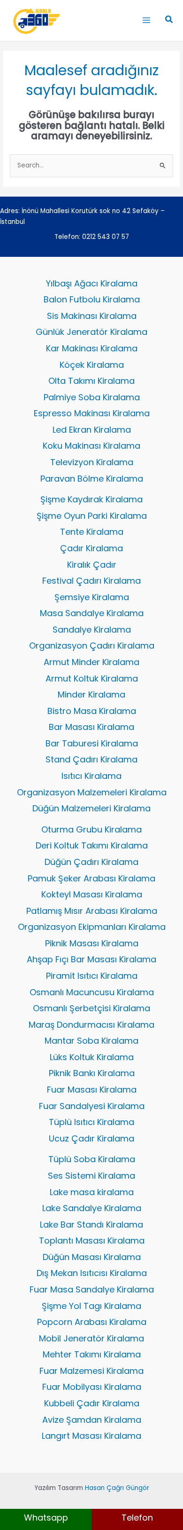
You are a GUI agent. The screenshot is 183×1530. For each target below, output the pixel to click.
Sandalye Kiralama (92, 629)
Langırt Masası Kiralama (91, 1436)
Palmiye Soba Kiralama (92, 397)
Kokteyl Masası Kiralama (91, 894)
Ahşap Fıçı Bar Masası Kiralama (91, 959)
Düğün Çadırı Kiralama (91, 862)
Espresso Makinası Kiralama (92, 413)
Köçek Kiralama (92, 365)
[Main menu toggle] (146, 20)
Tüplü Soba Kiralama (91, 1159)
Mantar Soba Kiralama (91, 1040)
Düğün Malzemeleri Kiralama (91, 808)
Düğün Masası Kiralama (92, 1257)
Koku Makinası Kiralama (91, 446)
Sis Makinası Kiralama (92, 316)
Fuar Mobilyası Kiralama (91, 1387)
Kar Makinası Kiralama (91, 348)
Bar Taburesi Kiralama (92, 743)
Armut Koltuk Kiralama (92, 678)
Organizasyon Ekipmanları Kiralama (92, 927)
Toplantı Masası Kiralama (92, 1240)
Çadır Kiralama (91, 548)
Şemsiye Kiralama (91, 597)
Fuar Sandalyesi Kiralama (92, 1106)
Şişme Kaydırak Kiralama (91, 499)
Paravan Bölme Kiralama (91, 478)
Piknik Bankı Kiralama (92, 1073)
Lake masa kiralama (92, 1192)
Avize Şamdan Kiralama (91, 1420)
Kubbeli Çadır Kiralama (91, 1403)
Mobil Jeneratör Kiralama (91, 1338)
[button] (169, 20)
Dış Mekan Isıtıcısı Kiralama (92, 1273)
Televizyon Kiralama (91, 462)
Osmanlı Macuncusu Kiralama (92, 992)
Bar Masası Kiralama (91, 727)
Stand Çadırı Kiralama (91, 759)
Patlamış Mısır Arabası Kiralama (91, 911)
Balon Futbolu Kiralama (92, 299)
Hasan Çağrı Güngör (117, 1487)
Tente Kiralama (91, 532)
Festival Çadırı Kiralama (91, 581)
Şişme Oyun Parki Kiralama (92, 516)
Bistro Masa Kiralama (91, 711)
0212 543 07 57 (105, 236)
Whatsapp (46, 1517)
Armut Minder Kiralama (91, 662)
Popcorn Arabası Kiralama (91, 1322)
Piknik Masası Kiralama (91, 943)
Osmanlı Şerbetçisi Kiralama (91, 1008)
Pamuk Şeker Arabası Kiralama (91, 878)
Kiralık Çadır (91, 565)
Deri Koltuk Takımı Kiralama (92, 845)
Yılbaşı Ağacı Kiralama (91, 283)
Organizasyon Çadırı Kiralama (91, 645)
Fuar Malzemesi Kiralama (91, 1371)
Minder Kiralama (91, 694)
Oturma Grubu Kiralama (91, 829)
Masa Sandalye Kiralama (92, 613)
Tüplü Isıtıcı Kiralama (91, 1122)
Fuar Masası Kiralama (92, 1089)
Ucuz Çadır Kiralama (91, 1138)
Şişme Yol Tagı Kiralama (91, 1306)
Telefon (137, 1517)
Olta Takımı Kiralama (91, 381)
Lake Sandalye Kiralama (91, 1208)
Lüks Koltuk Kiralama (92, 1057)
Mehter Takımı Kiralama (92, 1354)
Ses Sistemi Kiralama (91, 1175)
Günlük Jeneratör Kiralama (91, 332)
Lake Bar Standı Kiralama (91, 1224)
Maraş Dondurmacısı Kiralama (91, 1025)
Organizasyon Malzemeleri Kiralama (92, 792)
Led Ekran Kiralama (92, 430)
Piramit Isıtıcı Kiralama (91, 976)
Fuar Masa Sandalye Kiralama (92, 1289)
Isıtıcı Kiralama (91, 776)
